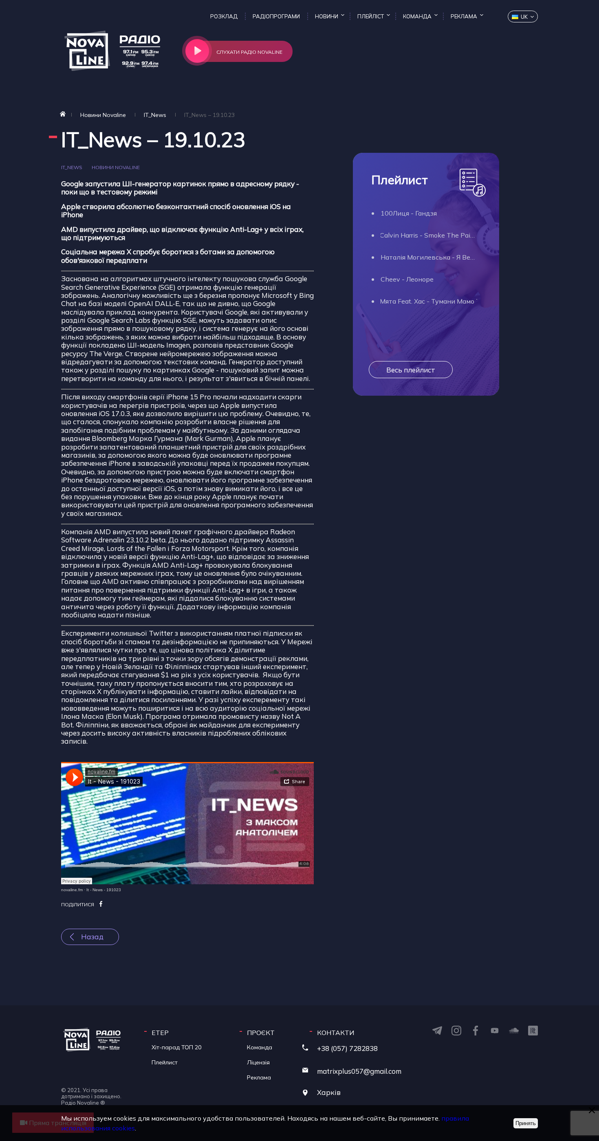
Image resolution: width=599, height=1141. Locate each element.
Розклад (224, 16)
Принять (525, 1123)
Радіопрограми (276, 16)
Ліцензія (258, 1062)
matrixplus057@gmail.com (359, 1071)
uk (524, 16)
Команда (417, 16)
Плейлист (165, 1062)
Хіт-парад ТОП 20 (176, 1047)
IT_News (72, 167)
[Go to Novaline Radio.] (63, 114)
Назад (92, 936)
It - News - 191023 (103, 890)
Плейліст (370, 16)
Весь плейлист (410, 370)
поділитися (77, 904)
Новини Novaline (116, 167)
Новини (326, 16)
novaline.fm (72, 890)
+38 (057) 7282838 (347, 1048)
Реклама (464, 16)
